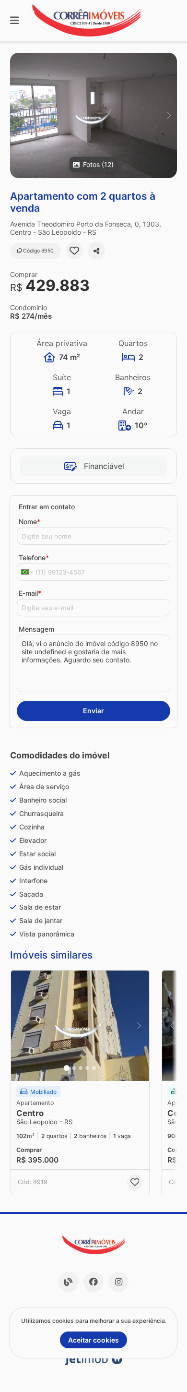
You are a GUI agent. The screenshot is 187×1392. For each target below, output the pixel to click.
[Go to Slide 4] (87, 1068)
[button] (93, 115)
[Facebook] (93, 1282)
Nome (29, 521)
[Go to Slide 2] (74, 1068)
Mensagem (36, 629)
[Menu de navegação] (14, 20)
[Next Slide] (169, 115)
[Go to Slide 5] (94, 1068)
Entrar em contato (47, 507)
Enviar (93, 711)
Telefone (34, 557)
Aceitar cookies (93, 1340)
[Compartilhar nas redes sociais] (96, 250)
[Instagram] (118, 1282)
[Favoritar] (74, 250)
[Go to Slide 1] (67, 1068)
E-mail (30, 593)
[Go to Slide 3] (80, 1068)
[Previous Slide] (18, 115)
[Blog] (68, 1282)
